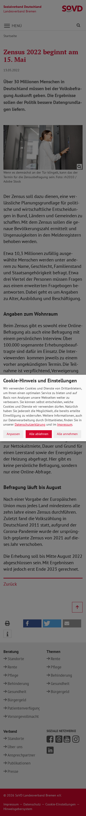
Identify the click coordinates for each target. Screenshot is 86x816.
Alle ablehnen (38, 434)
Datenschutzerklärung (30, 424)
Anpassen (13, 434)
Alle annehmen (67, 434)
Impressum (64, 424)
